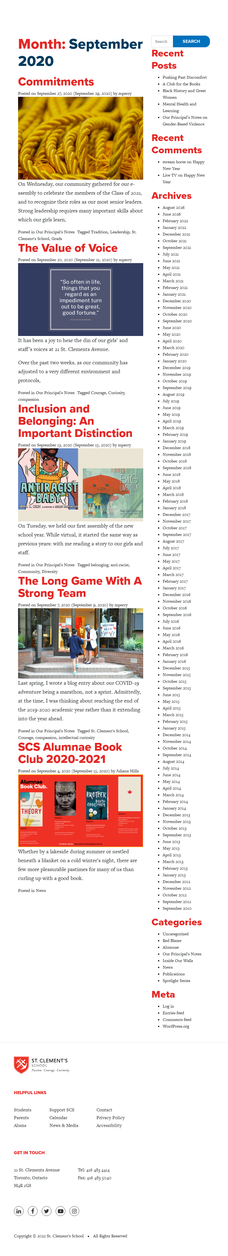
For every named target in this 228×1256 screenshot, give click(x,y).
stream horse (174, 162)
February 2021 (175, 287)
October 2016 (175, 608)
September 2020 (177, 321)
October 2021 (175, 241)
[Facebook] (33, 1211)
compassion (28, 399)
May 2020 (171, 334)
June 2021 (171, 261)
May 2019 (171, 414)
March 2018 (173, 494)
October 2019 (175, 381)
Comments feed (177, 1019)
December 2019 (176, 367)
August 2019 (173, 394)
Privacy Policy (110, 1117)
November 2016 (177, 601)
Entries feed (173, 1013)
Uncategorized (176, 934)
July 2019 (171, 401)
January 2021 (174, 294)
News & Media (63, 1125)
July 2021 (171, 254)
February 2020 (176, 354)
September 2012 (177, 901)
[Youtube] (60, 1211)
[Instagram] (74, 1211)
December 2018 (176, 448)
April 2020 (172, 341)
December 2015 (176, 668)
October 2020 (175, 314)
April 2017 (172, 568)
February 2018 (175, 501)
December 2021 (176, 234)
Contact (104, 1110)
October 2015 (175, 681)
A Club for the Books (181, 84)
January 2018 (174, 508)
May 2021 (171, 267)
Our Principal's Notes (55, 232)
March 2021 (173, 281)
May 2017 (171, 561)
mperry (125, 93)
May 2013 (171, 848)
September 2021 (177, 247)
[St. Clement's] (42, 1065)
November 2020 (177, 307)
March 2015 (173, 715)
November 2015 (177, 675)
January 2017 (174, 588)
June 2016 (171, 628)
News (41, 890)
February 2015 (175, 721)
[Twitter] (46, 1211)
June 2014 (171, 775)
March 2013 (173, 861)
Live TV (170, 175)
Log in (168, 1006)
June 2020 (172, 327)
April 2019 (172, 421)
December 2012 (176, 881)
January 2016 (174, 661)
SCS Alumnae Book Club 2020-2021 (70, 753)
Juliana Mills (127, 771)
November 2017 (177, 521)
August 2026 (174, 207)
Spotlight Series (176, 980)
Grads (56, 238)
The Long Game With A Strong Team (80, 587)
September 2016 (177, 614)
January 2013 (174, 875)
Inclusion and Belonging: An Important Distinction (75, 421)
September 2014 (177, 755)
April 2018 (172, 488)
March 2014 (173, 795)
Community (28, 571)
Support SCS (62, 1110)
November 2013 (177, 821)
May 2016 (171, 634)
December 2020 (177, 301)
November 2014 (177, 741)
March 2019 (173, 428)
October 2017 (175, 528)
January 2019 (174, 441)
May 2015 (171, 701)
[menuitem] (22, 1110)
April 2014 (172, 788)
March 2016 (173, 648)
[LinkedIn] (19, 1211)
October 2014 (175, 748)
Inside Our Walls (178, 960)
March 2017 (173, 574)
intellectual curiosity (77, 737)
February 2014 (175, 801)
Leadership (120, 232)
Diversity (50, 571)
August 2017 (173, 541)
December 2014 (176, 735)
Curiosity (116, 392)
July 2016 (171, 621)
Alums (20, 1125)
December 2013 (176, 815)
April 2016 (172, 641)
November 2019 (177, 374)
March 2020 (173, 347)
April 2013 (172, 855)
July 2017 (171, 548)
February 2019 (175, 434)
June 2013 (171, 841)
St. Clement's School (109, 731)
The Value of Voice (68, 248)
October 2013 (175, 828)
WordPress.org (176, 1026)
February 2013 (175, 868)
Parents (21, 1117)
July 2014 (171, 768)
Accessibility (109, 1125)
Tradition (99, 232)
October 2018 (175, 461)
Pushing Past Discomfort (185, 77)
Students (22, 1110)
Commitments (56, 82)
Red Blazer (172, 940)
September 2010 (177, 908)
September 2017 (177, 534)
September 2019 (177, 387)
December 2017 (176, 514)
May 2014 (171, 781)
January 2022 (174, 227)
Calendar (58, 1117)
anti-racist (120, 565)
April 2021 (172, 274)
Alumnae (171, 947)
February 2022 (175, 221)
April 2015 (172, 708)
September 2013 (177, 835)
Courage (98, 392)
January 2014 (174, 808)
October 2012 (175, 895)
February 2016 (175, 654)
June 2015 (171, 695)
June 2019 (171, 408)
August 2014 (173, 761)
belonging (99, 565)
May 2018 (171, 481)
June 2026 (172, 214)
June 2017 (171, 554)
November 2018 (177, 454)
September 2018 (177, 468)
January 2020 (175, 361)
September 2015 (177, 688)
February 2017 (175, 581)
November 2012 (177, 888)
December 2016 (176, 594)
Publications (174, 974)
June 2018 (171, 474)
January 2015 (174, 728)
